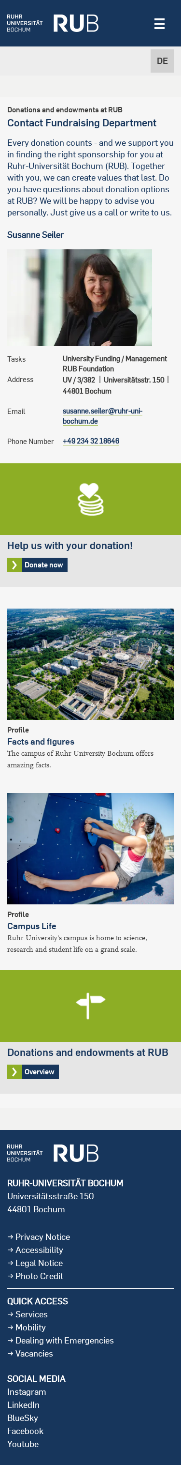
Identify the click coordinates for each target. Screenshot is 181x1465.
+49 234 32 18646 (91, 440)
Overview (90, 1032)
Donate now (90, 525)
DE (162, 60)
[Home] (52, 23)
